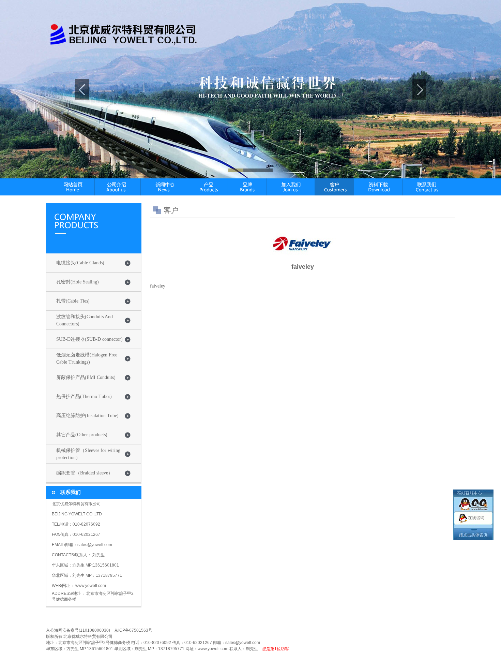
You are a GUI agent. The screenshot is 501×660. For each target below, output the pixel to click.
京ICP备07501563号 (133, 630)
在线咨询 (476, 517)
